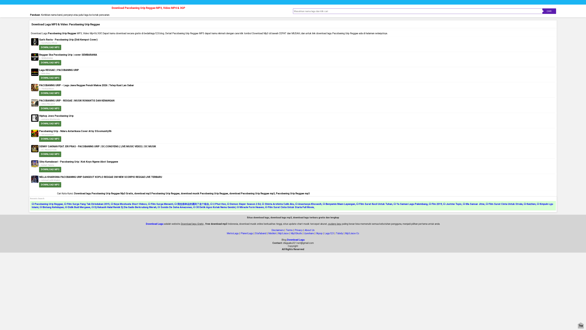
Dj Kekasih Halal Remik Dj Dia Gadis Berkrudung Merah (125, 207)
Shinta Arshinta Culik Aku (279, 204)
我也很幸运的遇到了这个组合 (193, 204)
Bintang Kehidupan (53, 207)
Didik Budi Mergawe (79, 207)
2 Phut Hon (219, 204)
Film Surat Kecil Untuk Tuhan (375, 204)
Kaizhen (531, 204)
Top (581, 325)
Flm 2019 (437, 204)
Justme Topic (454, 204)
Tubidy (339, 233)
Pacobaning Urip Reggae (49, 204)
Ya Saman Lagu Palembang (412, 204)
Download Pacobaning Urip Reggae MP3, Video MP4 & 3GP (148, 7)
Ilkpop (319, 233)
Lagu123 (329, 233)
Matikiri (272, 233)
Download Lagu (154, 223)
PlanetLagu (247, 233)
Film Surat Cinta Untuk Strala (506, 204)
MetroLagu (233, 233)
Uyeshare (309, 233)
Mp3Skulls (296, 233)
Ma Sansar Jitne (475, 204)
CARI (549, 11)
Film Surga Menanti (162, 204)
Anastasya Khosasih (310, 204)
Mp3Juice (283, 233)
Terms (289, 230)
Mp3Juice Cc (352, 233)
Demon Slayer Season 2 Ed (245, 204)
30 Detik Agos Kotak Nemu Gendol (215, 207)
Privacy (299, 230)
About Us (310, 230)
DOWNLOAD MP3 (50, 47)
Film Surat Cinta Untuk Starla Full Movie (291, 207)
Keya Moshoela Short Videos (130, 204)
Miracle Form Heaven (252, 207)
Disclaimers (277, 230)
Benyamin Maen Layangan (340, 204)
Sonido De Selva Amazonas (176, 207)
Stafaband (260, 233)
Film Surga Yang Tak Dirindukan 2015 (88, 204)
